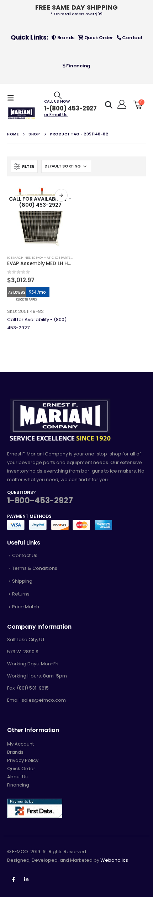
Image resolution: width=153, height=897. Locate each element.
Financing (77, 65)
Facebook (13, 879)
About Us (17, 776)
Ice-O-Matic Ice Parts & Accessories (64, 257)
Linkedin (26, 879)
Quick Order (98, 37)
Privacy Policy (22, 760)
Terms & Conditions (34, 568)
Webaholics (114, 860)
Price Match (25, 606)
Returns (21, 594)
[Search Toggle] (57, 95)
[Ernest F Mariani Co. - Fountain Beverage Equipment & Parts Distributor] (21, 113)
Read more (61, 195)
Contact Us (24, 555)
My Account (20, 744)
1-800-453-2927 (40, 500)
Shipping (22, 581)
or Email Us (56, 115)
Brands (65, 37)
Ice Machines (19, 257)
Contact (132, 37)
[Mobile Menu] (13, 98)
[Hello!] (120, 104)
